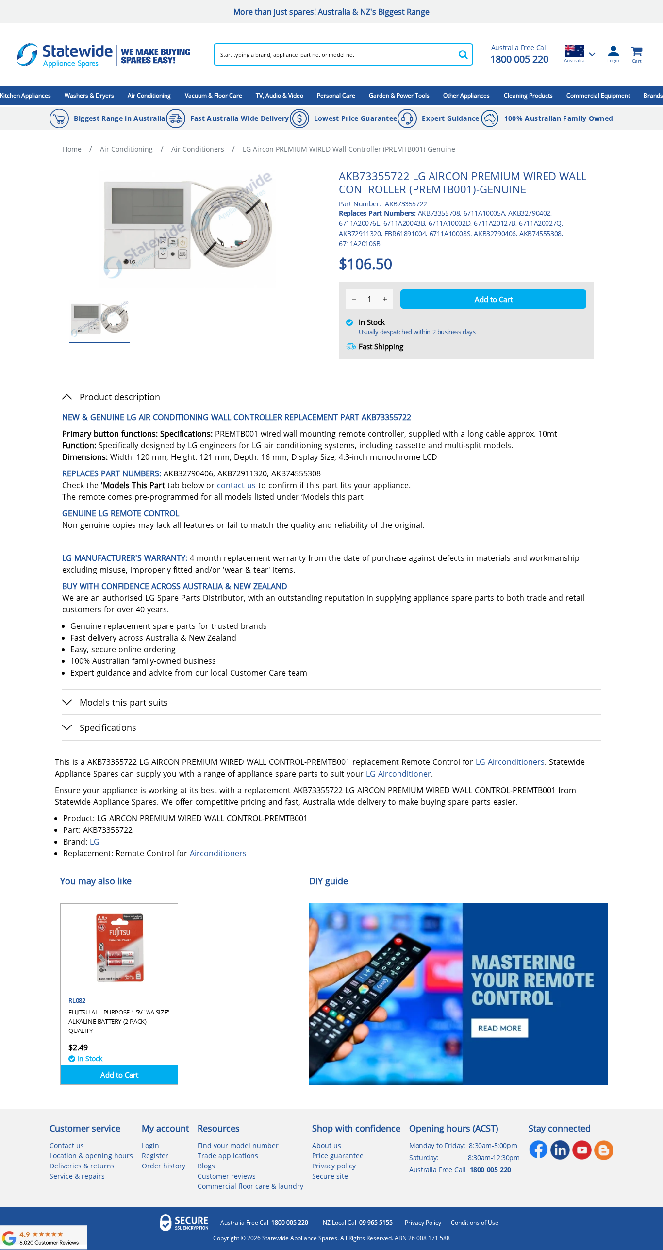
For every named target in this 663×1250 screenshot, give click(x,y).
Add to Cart (119, 1075)
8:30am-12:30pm (493, 1157)
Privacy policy (334, 1165)
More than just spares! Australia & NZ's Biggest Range (331, 11)
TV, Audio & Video (279, 95)
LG (480, 762)
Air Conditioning (149, 95)
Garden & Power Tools (399, 95)
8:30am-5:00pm (493, 1145)
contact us (236, 485)
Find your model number (238, 1145)
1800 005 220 (519, 59)
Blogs (206, 1165)
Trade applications (228, 1155)
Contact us (67, 1145)
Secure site (330, 1176)
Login (150, 1145)
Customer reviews (227, 1176)
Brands (653, 95)
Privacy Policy (423, 1223)
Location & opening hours (91, 1155)
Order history (163, 1165)
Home (72, 148)
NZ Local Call (358, 1223)
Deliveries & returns (82, 1165)
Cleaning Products (528, 95)
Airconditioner (404, 773)
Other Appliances (466, 95)
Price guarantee (338, 1155)
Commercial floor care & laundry (250, 1186)
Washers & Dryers (89, 95)
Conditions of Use (474, 1223)
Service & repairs (77, 1176)
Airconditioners (516, 762)
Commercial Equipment (598, 95)
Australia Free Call (264, 1223)
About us (326, 1145)
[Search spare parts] (463, 54)
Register (155, 1155)
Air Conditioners (197, 148)
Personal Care (336, 95)
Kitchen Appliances (25, 95)
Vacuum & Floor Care (213, 95)
